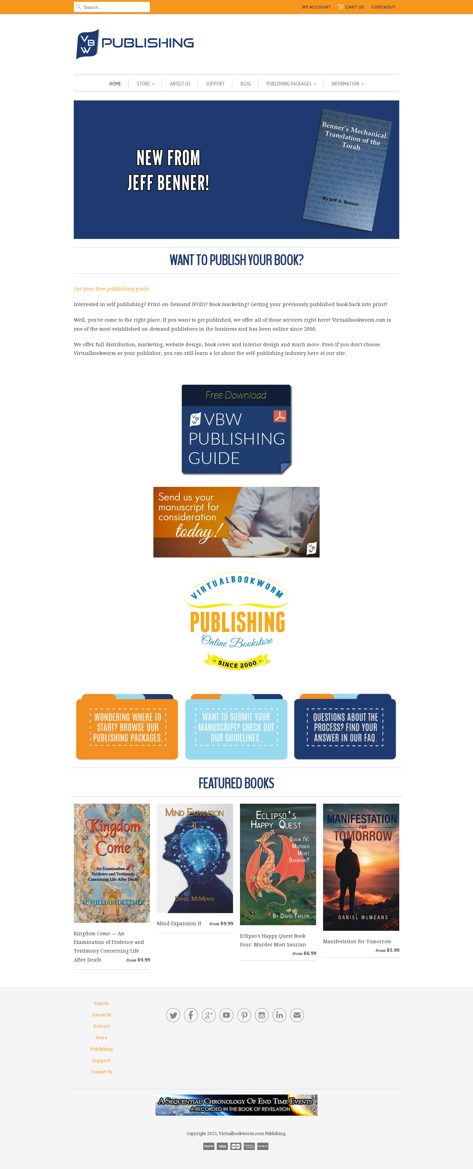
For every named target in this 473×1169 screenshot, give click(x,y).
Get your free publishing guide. (112, 289)
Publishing (101, 1049)
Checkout (384, 7)
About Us (180, 83)
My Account (316, 7)
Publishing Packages (291, 83)
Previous (81, 170)
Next (391, 170)
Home (115, 83)
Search (101, 1003)
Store (145, 83)
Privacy (101, 1026)
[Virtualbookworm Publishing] (236, 45)
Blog (246, 83)
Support (215, 83)
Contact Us (101, 1071)
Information (348, 83)
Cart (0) (355, 7)
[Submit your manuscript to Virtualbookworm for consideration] (236, 522)
